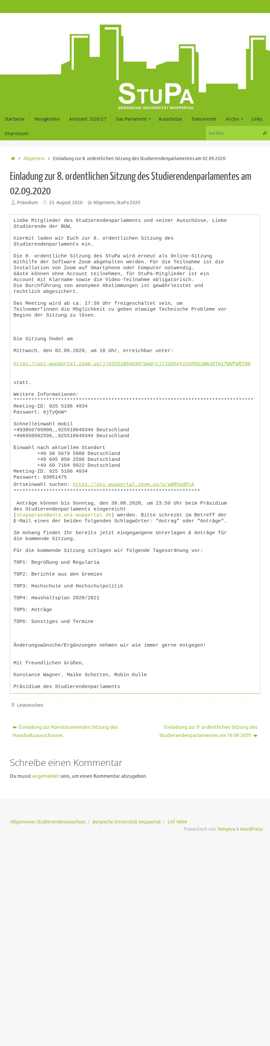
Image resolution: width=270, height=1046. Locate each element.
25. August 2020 (66, 202)
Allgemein (34, 158)
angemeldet (45, 771)
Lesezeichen (30, 700)
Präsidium (27, 202)
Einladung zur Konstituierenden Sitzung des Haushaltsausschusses (65, 726)
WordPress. (251, 824)
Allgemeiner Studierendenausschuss (48, 817)
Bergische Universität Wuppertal (127, 817)
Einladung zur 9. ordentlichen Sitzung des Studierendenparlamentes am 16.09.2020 (208, 726)
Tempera (226, 824)
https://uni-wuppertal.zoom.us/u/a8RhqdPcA (133, 481)
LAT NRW (177, 817)
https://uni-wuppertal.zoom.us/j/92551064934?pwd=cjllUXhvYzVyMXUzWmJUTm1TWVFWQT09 (132, 363)
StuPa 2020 (128, 202)
